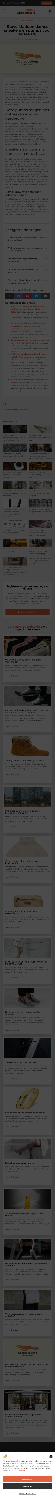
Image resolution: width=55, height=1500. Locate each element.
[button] (51, 1456)
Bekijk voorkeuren (27, 1494)
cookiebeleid (19, 1471)
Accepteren (27, 1479)
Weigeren (27, 1486)
